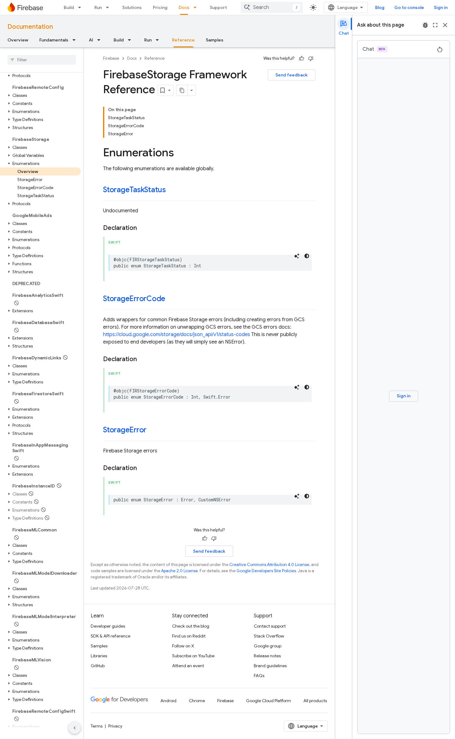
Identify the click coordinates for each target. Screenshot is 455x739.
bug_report (425, 25)
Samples (214, 40)
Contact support (270, 626)
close (445, 25)
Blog (379, 7)
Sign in (441, 7)
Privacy (115, 726)
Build (69, 7)
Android (168, 700)
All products (315, 700)
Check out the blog (190, 626)
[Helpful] (301, 58)
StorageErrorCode (134, 298)
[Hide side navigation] (74, 728)
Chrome (197, 700)
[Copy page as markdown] (182, 90)
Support (218, 7)
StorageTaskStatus (134, 189)
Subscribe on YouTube (193, 656)
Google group (267, 646)
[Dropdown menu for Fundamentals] (75, 39)
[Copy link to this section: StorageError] (152, 430)
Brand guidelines (270, 665)
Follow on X (183, 646)
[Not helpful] (310, 58)
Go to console (409, 7)
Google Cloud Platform (268, 700)
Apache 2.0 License (179, 570)
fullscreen (435, 25)
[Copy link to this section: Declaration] (143, 228)
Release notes (267, 656)
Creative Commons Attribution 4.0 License (269, 564)
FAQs (259, 675)
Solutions (132, 7)
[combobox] (272, 7)
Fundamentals (53, 40)
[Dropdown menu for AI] (100, 39)
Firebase (111, 58)
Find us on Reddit (189, 636)
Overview (17, 40)
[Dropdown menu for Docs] (196, 7)
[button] (40, 75)
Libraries (99, 656)
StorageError (124, 429)
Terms (96, 726)
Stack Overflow (269, 636)
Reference (183, 40)
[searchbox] (41, 60)
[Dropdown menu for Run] (109, 7)
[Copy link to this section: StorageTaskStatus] (172, 190)
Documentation (30, 27)
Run (98, 7)
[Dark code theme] (307, 256)
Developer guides (108, 626)
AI (91, 40)
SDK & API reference (110, 636)
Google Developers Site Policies (266, 570)
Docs (184, 7)
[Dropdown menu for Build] (81, 7)
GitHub (98, 665)
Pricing (160, 7)
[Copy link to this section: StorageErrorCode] (171, 299)
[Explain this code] (297, 256)
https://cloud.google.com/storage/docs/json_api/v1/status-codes (176, 334)
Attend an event (188, 665)
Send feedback (291, 75)
